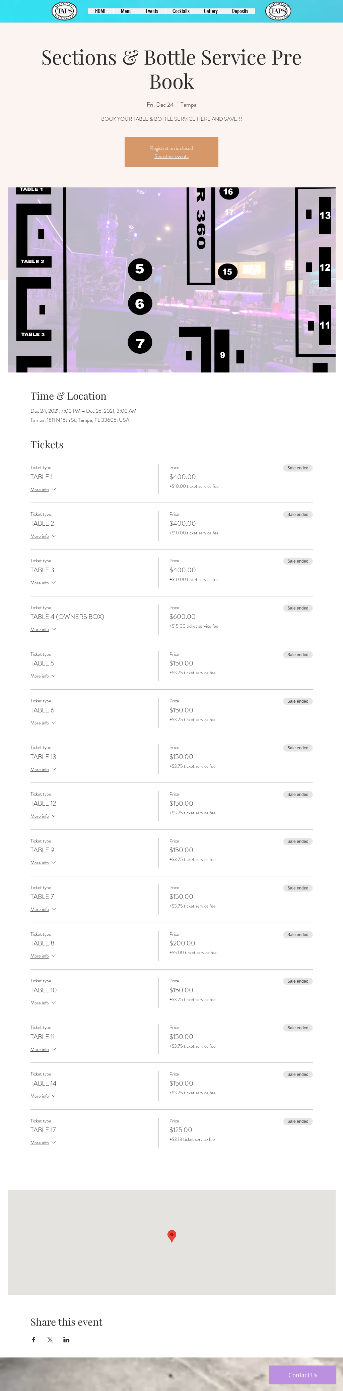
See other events (171, 156)
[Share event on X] (50, 1339)
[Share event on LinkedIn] (66, 1339)
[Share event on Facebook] (33, 1339)
